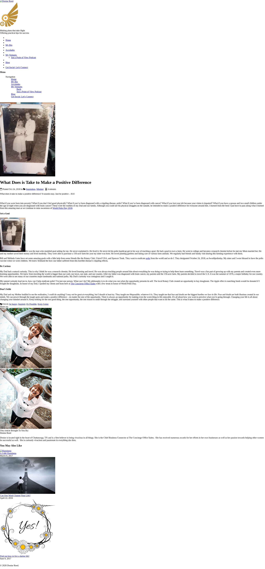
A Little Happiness (8, 453)
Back (19, 89)
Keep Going (43, 304)
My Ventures (11, 55)
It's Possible (31, 304)
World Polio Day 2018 (62, 208)
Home (8, 40)
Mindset (39, 189)
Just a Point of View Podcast (23, 57)
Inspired (21, 304)
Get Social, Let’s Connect (17, 67)
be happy (13, 304)
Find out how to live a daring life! (14, 556)
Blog (8, 62)
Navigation (10, 77)
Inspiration (30, 189)
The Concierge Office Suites (83, 283)
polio (148, 258)
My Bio (9, 45)
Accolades (10, 50)
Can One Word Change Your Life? (15, 495)
